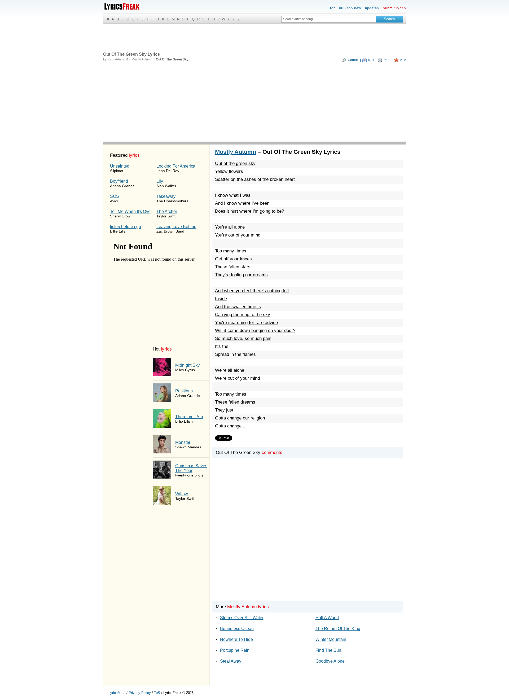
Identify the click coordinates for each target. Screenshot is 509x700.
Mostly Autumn (235, 151)
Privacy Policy (140, 693)
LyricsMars (116, 693)
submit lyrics (394, 8)
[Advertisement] (254, 102)
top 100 (336, 8)
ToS (157, 693)
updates (372, 8)
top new (354, 8)
